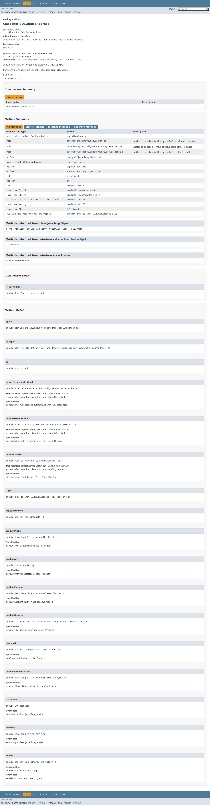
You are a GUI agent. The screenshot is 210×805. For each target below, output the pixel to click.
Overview (6, 3)
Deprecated (45, 3)
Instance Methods (59, 127)
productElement (75, 190)
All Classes (7, 9)
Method (41, 12)
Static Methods (35, 127)
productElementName (78, 195)
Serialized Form (11, 78)
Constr (31, 12)
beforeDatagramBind (78, 146)
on (68, 181)
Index (56, 3)
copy (69, 162)
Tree (34, 3)
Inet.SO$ (8, 47)
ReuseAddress (13, 106)
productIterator (76, 199)
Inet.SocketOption (13, 39)
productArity (74, 185)
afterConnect (13, 244)
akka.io (18, 19)
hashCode (72, 176)
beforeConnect (75, 141)
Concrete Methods (85, 127)
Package (17, 3)
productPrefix (75, 204)
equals (70, 171)
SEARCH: (173, 9)
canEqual (72, 157)
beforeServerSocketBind (80, 152)
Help (63, 3)
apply (70, 136)
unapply (71, 214)
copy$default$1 (75, 166)
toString (72, 209)
